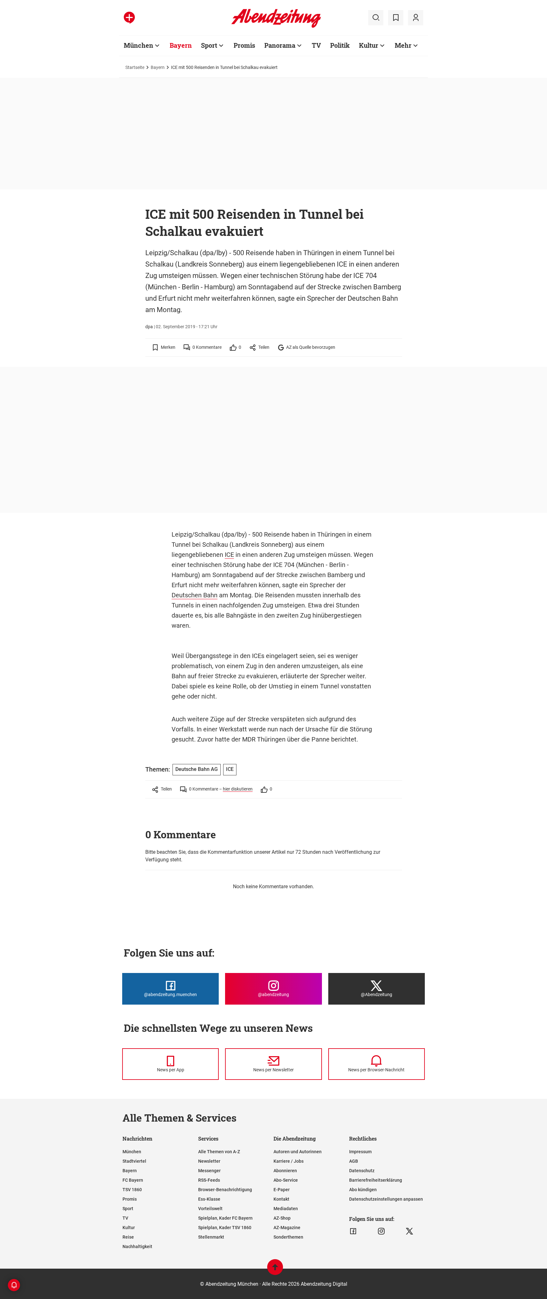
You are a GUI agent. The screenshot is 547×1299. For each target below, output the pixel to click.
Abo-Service (286, 1180)
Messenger (209, 1170)
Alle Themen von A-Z (219, 1151)
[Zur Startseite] (276, 26)
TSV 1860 (132, 1189)
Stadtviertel (134, 1161)
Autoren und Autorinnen (298, 1151)
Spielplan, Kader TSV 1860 (224, 1227)
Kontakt (281, 1199)
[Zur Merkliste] (395, 17)
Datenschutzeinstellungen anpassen (386, 1199)
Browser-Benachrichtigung (225, 1189)
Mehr (403, 45)
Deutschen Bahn (194, 595)
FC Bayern (133, 1180)
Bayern (181, 45)
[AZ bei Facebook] (353, 1231)
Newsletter (209, 1161)
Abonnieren (285, 1170)
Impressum (360, 1151)
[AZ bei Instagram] (381, 1231)
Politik (340, 45)
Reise (128, 1237)
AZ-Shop (282, 1218)
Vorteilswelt (210, 1208)
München (138, 45)
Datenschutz (361, 1170)
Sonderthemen (288, 1237)
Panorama (279, 45)
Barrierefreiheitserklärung (375, 1180)
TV (316, 45)
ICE (229, 554)
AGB (353, 1161)
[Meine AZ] (415, 17)
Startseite (134, 67)
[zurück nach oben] (275, 1270)
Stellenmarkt (211, 1237)
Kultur (368, 45)
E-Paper (282, 1189)
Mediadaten (286, 1208)
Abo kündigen (363, 1189)
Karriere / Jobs (289, 1161)
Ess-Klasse (209, 1199)
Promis (244, 45)
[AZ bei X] (409, 1231)
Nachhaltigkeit (137, 1246)
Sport (209, 45)
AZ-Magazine (287, 1227)
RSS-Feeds (209, 1180)
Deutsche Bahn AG (196, 769)
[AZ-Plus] (129, 18)
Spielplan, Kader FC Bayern (225, 1218)
